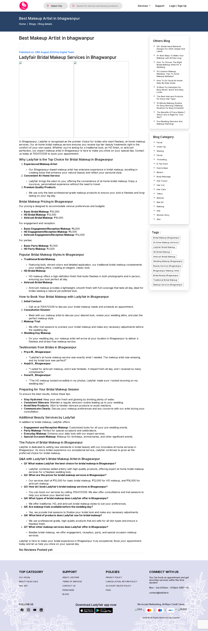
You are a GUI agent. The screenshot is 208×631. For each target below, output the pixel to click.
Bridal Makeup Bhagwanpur (166, 237)
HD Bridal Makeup (161, 252)
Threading (162, 159)
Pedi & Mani (162, 168)
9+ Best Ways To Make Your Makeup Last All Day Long (170, 56)
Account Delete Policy (118, 586)
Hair (158, 210)
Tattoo (160, 193)
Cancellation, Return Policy (121, 581)
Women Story (163, 215)
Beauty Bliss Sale (28, 581)
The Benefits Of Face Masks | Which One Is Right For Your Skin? (171, 114)
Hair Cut (160, 185)
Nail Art (160, 202)
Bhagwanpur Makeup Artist (166, 270)
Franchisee (68, 590)
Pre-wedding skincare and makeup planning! (169, 122)
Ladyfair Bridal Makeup (164, 247)
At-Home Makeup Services (166, 242)
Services (143, 5)
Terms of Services (72, 581)
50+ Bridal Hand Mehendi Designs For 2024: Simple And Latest (171, 48)
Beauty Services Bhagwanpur (167, 266)
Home (22, 24)
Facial (159, 142)
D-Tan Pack (162, 164)
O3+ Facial (24, 577)
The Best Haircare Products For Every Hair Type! (170, 97)
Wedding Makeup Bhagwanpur (168, 261)
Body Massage (164, 176)
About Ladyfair (70, 577)
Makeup (160, 206)
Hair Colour (162, 181)
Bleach (160, 172)
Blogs (32, 24)
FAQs (108, 590)
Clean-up (161, 146)
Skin (159, 219)
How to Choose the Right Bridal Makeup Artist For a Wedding (169, 64)
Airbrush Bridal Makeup (164, 256)
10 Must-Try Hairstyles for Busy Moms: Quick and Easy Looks (170, 89)
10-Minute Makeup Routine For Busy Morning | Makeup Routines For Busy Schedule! (170, 105)
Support (159, 5)
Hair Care (161, 189)
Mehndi (160, 198)
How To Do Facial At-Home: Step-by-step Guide (170, 81)
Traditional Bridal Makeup (165, 280)
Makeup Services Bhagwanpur (167, 284)
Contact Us (69, 586)
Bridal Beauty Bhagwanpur (165, 275)
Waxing (160, 151)
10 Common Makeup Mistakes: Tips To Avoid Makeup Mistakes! (168, 73)
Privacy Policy (114, 577)
